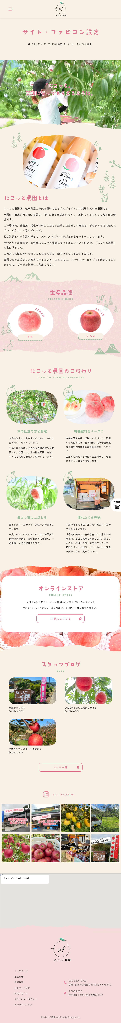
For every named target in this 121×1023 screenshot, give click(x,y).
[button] (60, 618)
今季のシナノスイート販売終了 (25, 748)
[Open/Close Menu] (10, 9)
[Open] (16, 818)
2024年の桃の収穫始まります (81, 707)
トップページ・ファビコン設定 (48, 43)
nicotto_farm (63, 794)
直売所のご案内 (17, 707)
